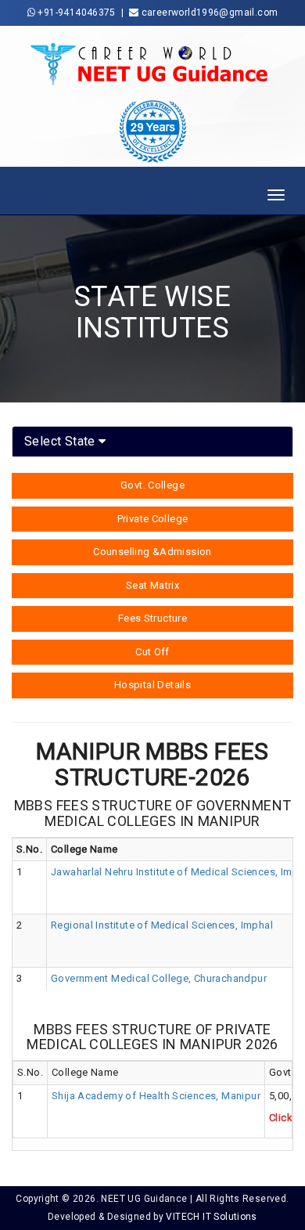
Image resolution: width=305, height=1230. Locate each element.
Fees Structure (152, 618)
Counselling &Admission (152, 551)
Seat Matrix (152, 585)
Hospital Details (152, 685)
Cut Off (152, 652)
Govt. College (152, 485)
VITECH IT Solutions (211, 1216)
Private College (152, 519)
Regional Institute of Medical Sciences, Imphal (162, 925)
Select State (61, 441)
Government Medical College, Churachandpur (159, 978)
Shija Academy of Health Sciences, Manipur (156, 1096)
